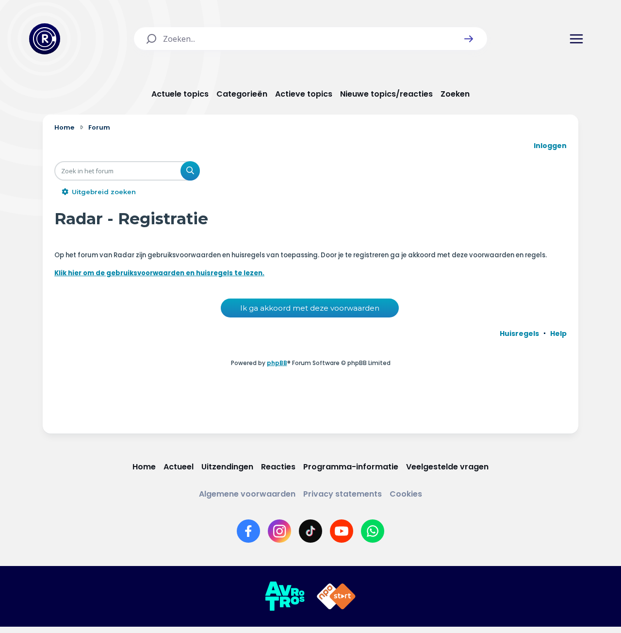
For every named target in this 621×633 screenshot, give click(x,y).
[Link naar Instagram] (279, 531)
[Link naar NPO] (336, 596)
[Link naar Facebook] (248, 531)
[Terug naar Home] (44, 38)
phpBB (277, 363)
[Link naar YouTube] (341, 531)
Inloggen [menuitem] (550, 145)
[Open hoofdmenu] (576, 38)
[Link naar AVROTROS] (285, 597)
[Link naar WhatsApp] (372, 531)
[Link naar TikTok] (310, 531)
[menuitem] (519, 333)
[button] (468, 39)
